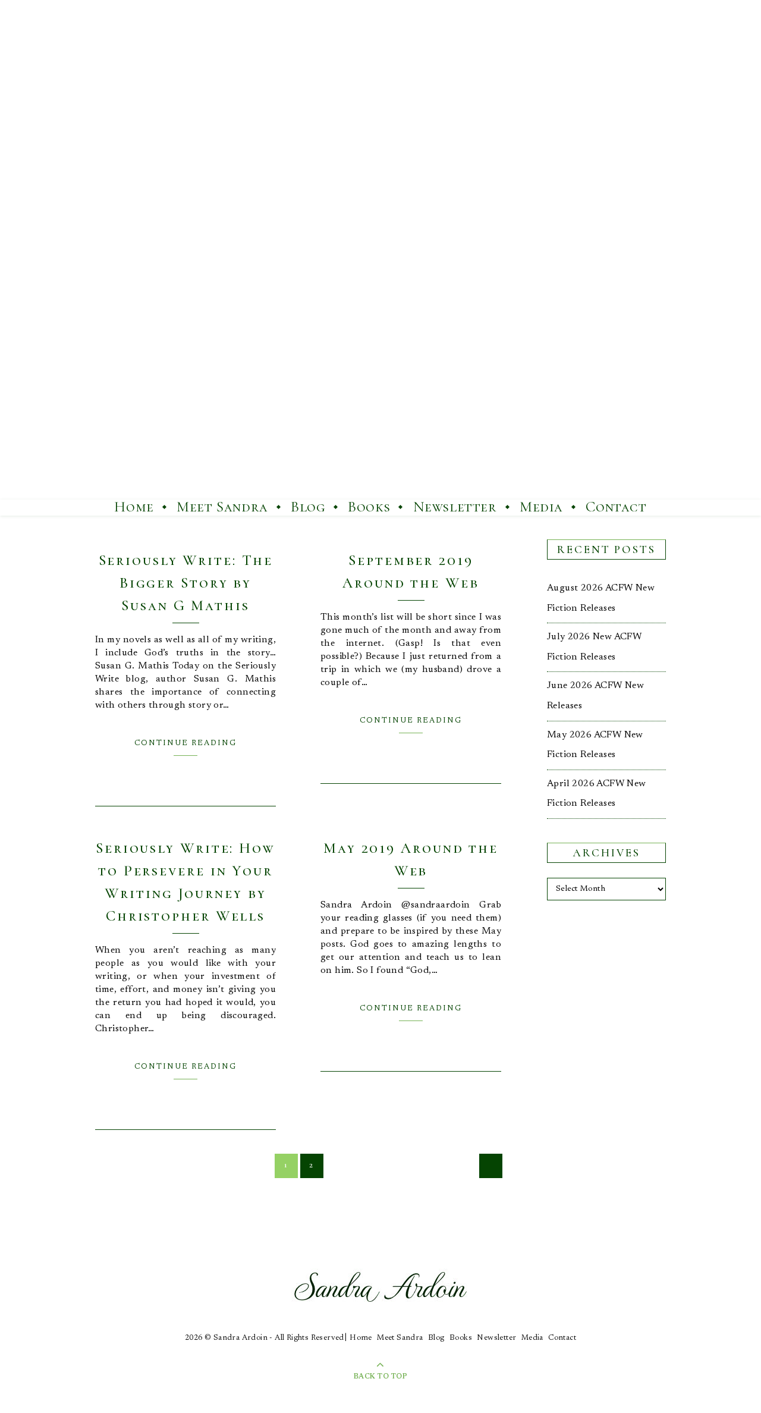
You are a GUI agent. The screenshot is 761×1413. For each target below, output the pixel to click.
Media (541, 507)
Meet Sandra (222, 507)
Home (133, 507)
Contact (616, 507)
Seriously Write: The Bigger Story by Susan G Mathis (186, 582)
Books (369, 507)
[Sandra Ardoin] (380, 250)
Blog (308, 507)
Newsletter (455, 507)
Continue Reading (185, 743)
